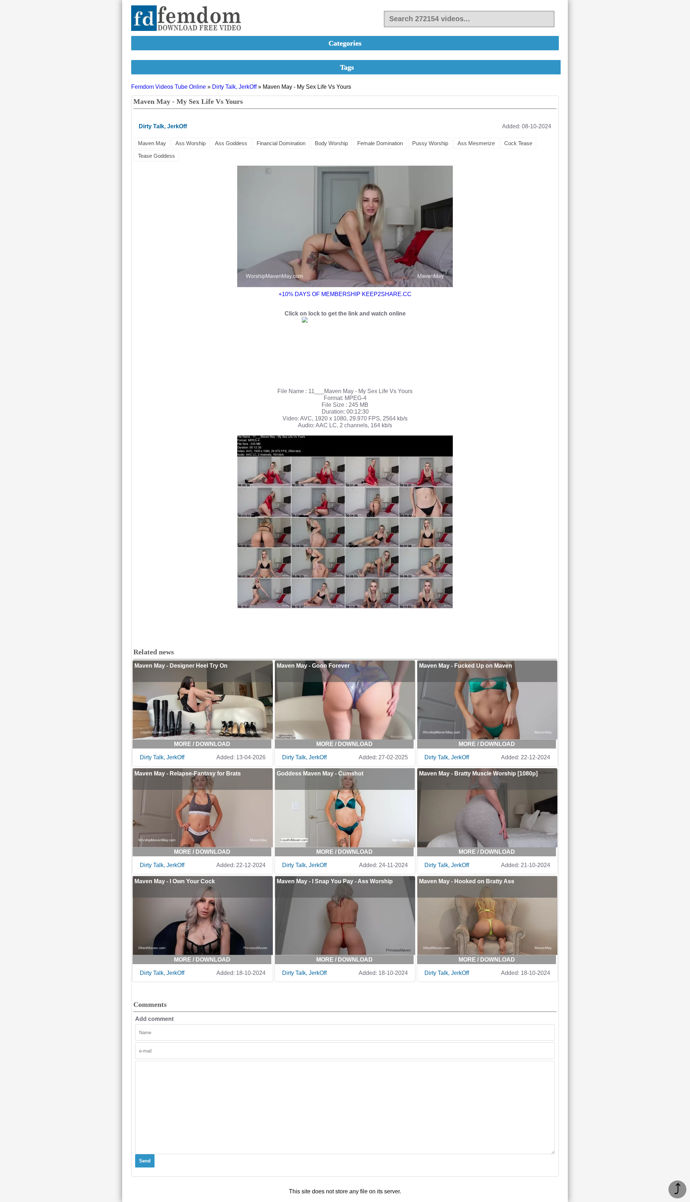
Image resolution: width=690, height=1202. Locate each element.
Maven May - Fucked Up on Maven (465, 666)
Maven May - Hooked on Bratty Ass (466, 881)
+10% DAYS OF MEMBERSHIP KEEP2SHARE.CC (345, 294)
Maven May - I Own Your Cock (174, 881)
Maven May (152, 143)
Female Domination (380, 143)
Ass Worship (190, 143)
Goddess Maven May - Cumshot (320, 773)
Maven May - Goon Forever (313, 666)
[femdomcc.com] (188, 19)
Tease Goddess (156, 156)
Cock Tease (518, 143)
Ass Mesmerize (476, 143)
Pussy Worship (430, 143)
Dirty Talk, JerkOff (234, 87)
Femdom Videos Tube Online (168, 87)
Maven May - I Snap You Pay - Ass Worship (335, 881)
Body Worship (331, 143)
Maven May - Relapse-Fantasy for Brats (187, 773)
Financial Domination (281, 143)
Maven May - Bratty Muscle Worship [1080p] (478, 773)
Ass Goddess (231, 143)
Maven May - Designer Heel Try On (180, 666)
